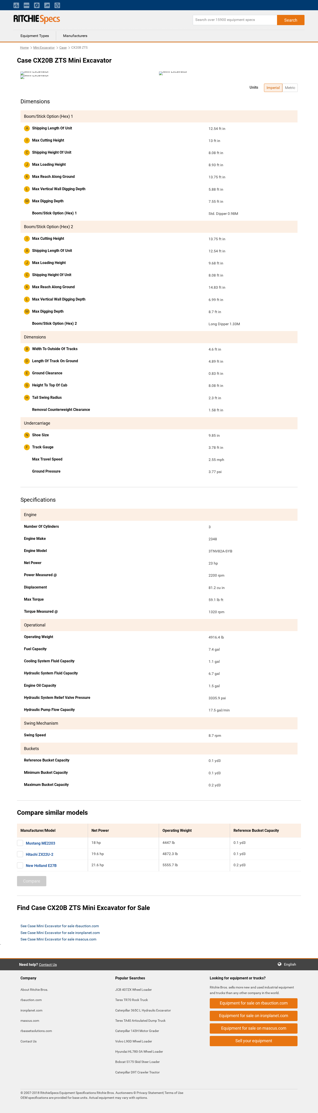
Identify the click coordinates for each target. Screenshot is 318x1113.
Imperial (273, 87)
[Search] (290, 20)
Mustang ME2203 (40, 843)
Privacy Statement (150, 1093)
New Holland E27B (41, 865)
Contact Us (48, 964)
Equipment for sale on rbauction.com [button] (254, 1003)
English (291, 964)
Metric (290, 87)
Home (24, 47)
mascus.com (29, 1020)
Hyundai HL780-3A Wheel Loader (139, 1051)
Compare (31, 881)
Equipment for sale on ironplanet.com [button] (253, 1015)
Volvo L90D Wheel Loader (133, 1041)
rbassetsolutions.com (36, 1031)
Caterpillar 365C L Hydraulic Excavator (143, 1010)
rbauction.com (31, 1000)
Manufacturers (75, 36)
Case (63, 47)
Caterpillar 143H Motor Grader (137, 1031)
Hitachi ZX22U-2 (39, 854)
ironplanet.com (31, 1010)
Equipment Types (34, 36)
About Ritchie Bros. (34, 989)
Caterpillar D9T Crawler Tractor (137, 1072)
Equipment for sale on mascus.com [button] (253, 1028)
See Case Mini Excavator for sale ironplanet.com (60, 932)
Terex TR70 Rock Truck (131, 1000)
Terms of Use (173, 1093)
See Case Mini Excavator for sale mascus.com (58, 939)
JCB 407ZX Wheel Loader (133, 989)
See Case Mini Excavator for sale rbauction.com (59, 926)
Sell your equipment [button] (253, 1040)
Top (310, 1106)
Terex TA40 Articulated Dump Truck (140, 1020)
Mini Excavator (44, 47)
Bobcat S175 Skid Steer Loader (137, 1062)
